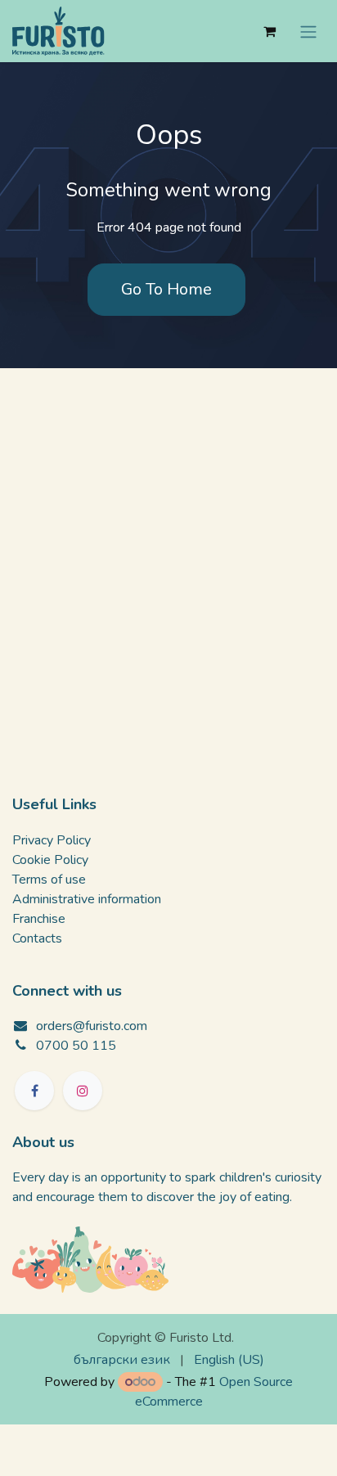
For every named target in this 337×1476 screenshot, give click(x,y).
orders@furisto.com (91, 1026)
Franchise (38, 919)
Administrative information (86, 899)
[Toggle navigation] (308, 30)
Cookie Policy (50, 860)
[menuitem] (122, 1360)
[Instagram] (82, 1090)
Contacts (37, 938)
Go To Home (166, 289)
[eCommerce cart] (269, 31)
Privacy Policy (51, 840)
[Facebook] (34, 1090)
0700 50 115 (76, 1046)
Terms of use (49, 880)
